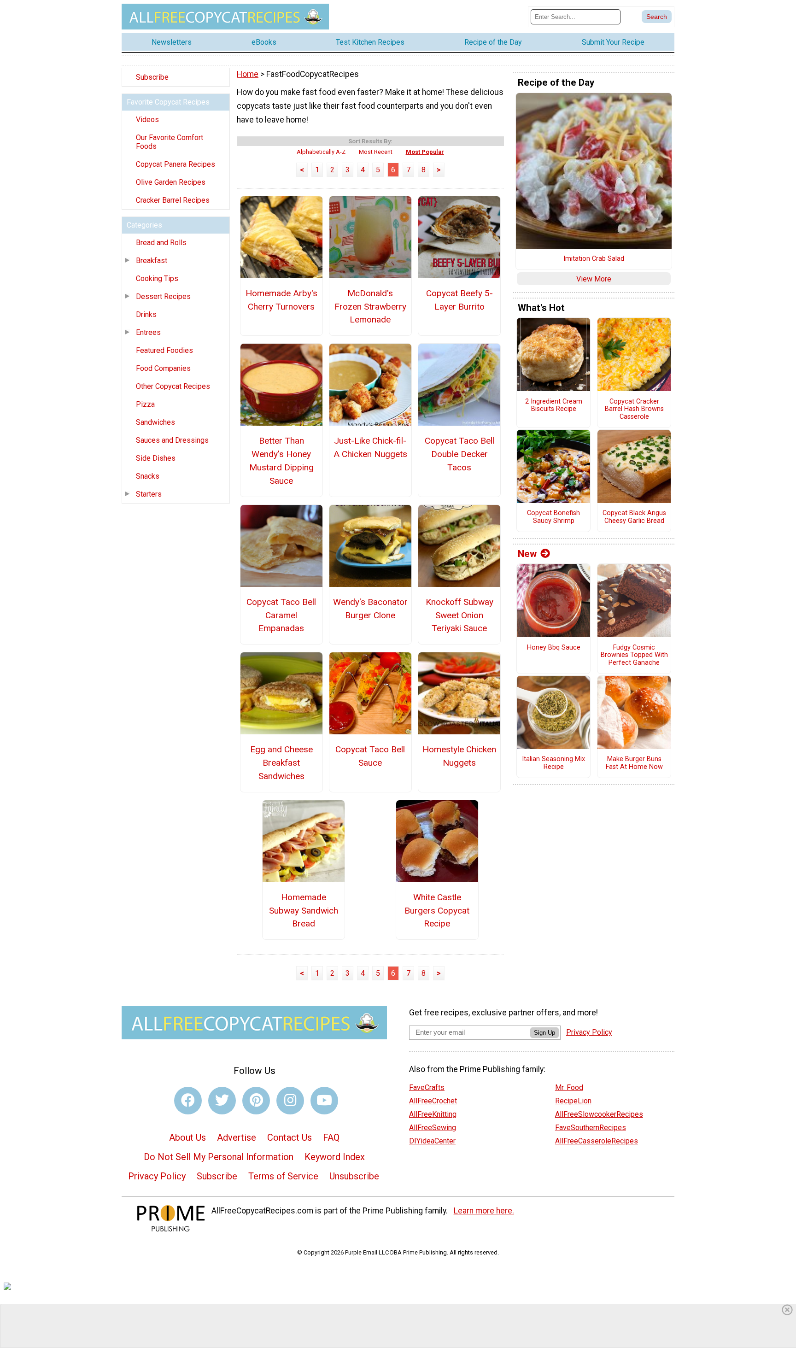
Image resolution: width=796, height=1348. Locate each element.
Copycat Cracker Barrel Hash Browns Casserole (634, 409)
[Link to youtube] (324, 1100)
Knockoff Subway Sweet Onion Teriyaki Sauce (459, 615)
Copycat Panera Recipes (175, 164)
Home (247, 74)
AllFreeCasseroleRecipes (596, 1141)
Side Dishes (156, 458)
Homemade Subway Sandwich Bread (303, 910)
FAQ (331, 1137)
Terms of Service (283, 1176)
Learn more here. (484, 1210)
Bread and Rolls (161, 242)
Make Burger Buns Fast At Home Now (634, 763)
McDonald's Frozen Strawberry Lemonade (370, 306)
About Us (187, 1137)
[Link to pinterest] (256, 1100)
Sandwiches (155, 422)
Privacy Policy (157, 1176)
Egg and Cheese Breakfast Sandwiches (281, 762)
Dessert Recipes (163, 296)
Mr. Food (569, 1087)
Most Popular (425, 151)
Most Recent (375, 151)
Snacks (147, 476)
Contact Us (289, 1137)
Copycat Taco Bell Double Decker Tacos (459, 454)
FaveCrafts (427, 1087)
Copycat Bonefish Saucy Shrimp (553, 517)
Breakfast (151, 260)
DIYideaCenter (432, 1141)
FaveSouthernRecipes (590, 1127)
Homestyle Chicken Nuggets (459, 756)
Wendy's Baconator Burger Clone (370, 609)
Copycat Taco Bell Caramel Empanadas (281, 615)
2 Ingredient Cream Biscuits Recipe (553, 405)
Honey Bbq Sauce (553, 647)
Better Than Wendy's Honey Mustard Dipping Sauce (281, 460)
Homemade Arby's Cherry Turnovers (281, 300)
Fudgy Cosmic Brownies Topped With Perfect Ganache (634, 655)
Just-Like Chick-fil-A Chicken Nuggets (370, 447)
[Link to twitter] (222, 1100)
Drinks (146, 314)
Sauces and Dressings (172, 440)
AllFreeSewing (432, 1127)
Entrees (148, 332)
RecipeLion (573, 1100)
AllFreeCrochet (433, 1100)
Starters (149, 494)
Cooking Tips (157, 278)
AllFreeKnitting (433, 1114)
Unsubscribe (354, 1176)
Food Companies (163, 368)
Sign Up (544, 1032)
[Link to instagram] (290, 1100)
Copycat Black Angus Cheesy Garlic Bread (634, 517)
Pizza (145, 404)
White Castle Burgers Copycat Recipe (436, 910)
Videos (147, 119)
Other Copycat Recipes (173, 386)
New (527, 553)
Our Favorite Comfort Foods (169, 142)
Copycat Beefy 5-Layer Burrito (459, 300)
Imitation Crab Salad (593, 259)
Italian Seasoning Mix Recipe (553, 763)
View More (593, 279)
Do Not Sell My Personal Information (218, 1156)
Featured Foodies (164, 350)
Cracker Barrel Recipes (173, 200)
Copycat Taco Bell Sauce (370, 756)
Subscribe (152, 77)
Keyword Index (334, 1156)
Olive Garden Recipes (170, 182)
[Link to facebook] (188, 1100)
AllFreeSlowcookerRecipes (599, 1114)
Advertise (236, 1137)
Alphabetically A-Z (321, 151)
